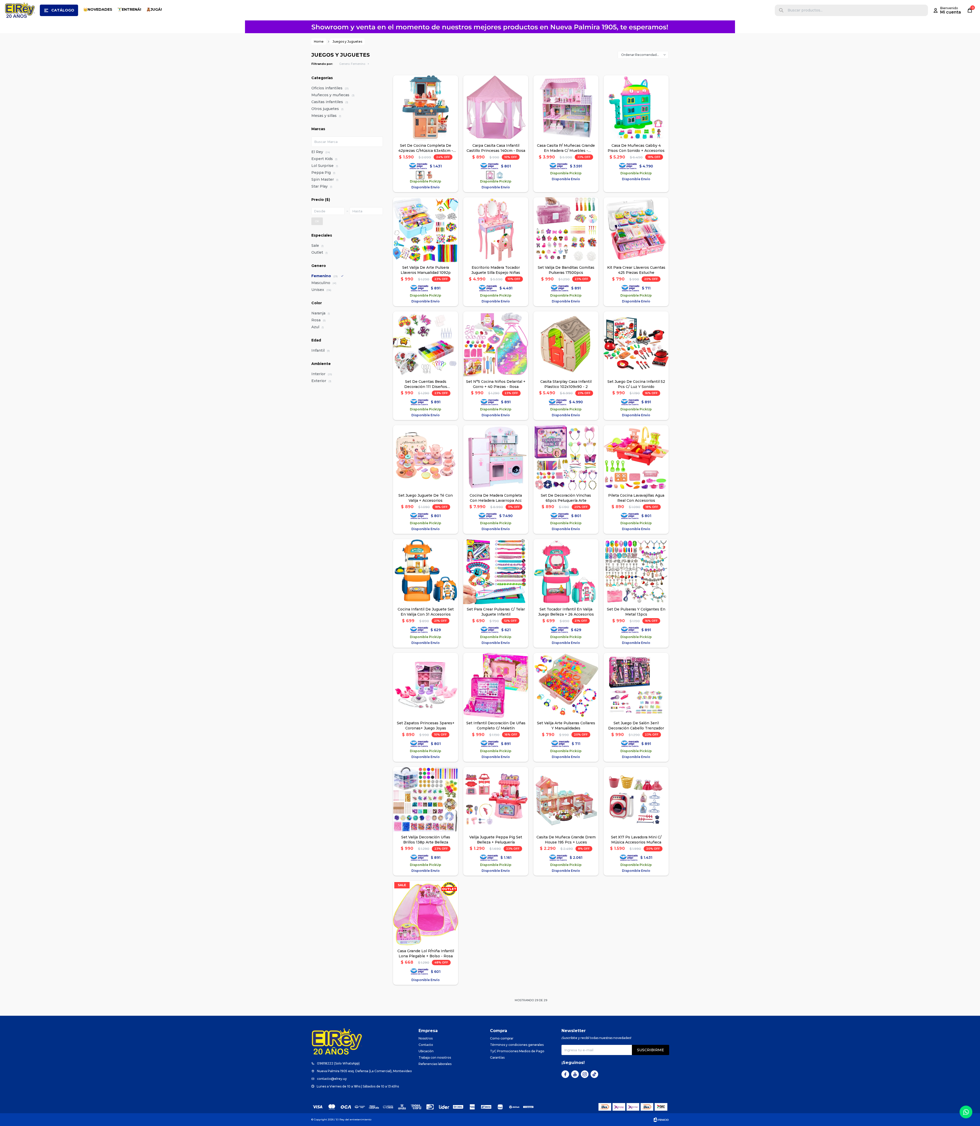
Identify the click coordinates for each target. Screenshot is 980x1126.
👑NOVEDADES (97, 9)
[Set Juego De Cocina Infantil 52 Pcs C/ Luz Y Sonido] (636, 343)
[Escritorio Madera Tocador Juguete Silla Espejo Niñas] (495, 229)
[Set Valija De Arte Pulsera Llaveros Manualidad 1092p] (425, 229)
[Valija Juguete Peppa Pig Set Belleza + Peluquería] (495, 799)
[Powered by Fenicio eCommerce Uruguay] (661, 1119)
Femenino (352, 64)
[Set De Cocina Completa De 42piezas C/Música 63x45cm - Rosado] (429, 175)
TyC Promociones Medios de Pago (517, 1051)
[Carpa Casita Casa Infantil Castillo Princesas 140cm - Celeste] (500, 175)
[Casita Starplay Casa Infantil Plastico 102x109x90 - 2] (565, 343)
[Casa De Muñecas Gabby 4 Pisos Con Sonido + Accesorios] (636, 107)
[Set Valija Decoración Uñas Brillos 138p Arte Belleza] (425, 799)
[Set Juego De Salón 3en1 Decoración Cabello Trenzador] (636, 685)
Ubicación (426, 1051)
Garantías (497, 1057)
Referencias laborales (435, 1064)
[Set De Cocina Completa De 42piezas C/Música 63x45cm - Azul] (425, 107)
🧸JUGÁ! (154, 9)
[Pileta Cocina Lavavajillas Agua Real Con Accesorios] (636, 457)
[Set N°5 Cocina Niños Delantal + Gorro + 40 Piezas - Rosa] (495, 343)
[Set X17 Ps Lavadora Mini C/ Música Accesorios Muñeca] (636, 799)
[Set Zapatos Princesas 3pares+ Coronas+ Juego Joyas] (425, 685)
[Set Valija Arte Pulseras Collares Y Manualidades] (565, 685)
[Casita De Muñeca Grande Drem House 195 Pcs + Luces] (565, 799)
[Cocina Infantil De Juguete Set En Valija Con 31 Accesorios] (425, 571)
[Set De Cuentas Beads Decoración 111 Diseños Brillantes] (425, 343)
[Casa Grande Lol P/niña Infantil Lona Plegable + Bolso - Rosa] (425, 913)
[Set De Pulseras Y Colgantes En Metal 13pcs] (636, 571)
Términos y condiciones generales (517, 1045)
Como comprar (501, 1038)
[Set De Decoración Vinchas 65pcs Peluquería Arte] (565, 457)
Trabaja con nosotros (435, 1057)
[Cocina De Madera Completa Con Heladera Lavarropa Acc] (495, 457)
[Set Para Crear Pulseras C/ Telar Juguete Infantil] (495, 571)
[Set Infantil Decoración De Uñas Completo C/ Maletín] (495, 685)
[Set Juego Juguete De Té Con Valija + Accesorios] (425, 457)
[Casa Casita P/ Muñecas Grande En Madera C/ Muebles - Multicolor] (565, 107)
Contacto (426, 1045)
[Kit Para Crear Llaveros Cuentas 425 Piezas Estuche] (636, 229)
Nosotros (426, 1038)
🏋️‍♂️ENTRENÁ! (129, 9)
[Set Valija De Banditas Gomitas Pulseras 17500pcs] (565, 229)
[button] (781, 10)
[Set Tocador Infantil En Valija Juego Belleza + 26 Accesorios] (565, 571)
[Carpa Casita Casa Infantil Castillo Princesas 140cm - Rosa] (495, 107)
